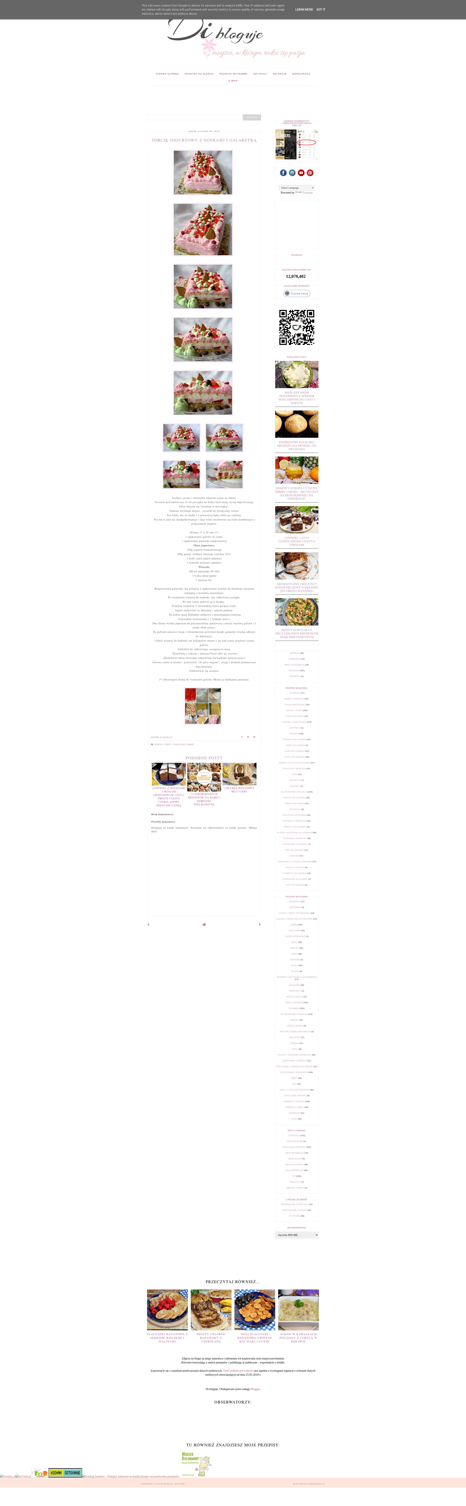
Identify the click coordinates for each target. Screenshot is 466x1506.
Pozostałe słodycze (294, 838)
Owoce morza (295, 1026)
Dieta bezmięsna (294, 1153)
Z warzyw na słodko (294, 873)
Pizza (295, 1049)
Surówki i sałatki (294, 1101)
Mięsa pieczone (294, 1003)
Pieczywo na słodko (294, 815)
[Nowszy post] (148, 924)
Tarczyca (295, 1182)
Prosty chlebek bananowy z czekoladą (211, 1337)
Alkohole (294, 693)
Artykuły (260, 74)
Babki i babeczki (294, 699)
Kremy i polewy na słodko (294, 763)
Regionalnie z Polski (295, 1210)
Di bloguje (167, 1484)
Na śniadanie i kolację (294, 792)
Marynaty (295, 991)
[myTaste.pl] (23, 1476)
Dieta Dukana (295, 1141)
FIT (294, 1176)
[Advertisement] (213, 94)
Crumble (295, 728)
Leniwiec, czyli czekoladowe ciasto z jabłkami (296, 541)
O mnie (233, 81)
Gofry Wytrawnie (295, 936)
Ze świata (294, 1216)
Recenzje (280, 74)
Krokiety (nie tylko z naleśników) (297, 977)
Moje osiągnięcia (294, 665)
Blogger (255, 1389)
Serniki (294, 856)
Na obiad (294, 1008)
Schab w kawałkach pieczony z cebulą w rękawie (298, 1337)
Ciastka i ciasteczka (294, 722)
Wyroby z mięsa (294, 1107)
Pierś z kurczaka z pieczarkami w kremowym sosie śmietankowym (296, 633)
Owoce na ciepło (294, 803)
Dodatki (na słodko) (294, 739)
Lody (294, 774)
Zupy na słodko (295, 885)
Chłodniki (295, 907)
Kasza (294, 965)
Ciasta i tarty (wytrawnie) (294, 913)
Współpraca (301, 74)
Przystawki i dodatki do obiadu (294, 1067)
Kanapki (295, 960)
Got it (321, 9)
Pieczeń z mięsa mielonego (295, 1032)
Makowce (295, 780)
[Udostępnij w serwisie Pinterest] (254, 737)
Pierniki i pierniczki (294, 821)
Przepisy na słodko (199, 74)
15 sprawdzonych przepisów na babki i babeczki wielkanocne (204, 799)
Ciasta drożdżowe (294, 705)
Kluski (295, 971)
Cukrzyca (294, 1135)
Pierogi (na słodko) (295, 827)
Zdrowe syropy (295, 1188)
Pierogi (294, 1043)
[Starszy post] (260, 924)
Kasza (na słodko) (294, 757)
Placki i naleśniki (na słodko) (294, 833)
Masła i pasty (295, 997)
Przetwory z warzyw (294, 1061)
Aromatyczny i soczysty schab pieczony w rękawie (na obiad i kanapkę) (296, 587)
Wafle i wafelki (295, 867)
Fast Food (294, 931)
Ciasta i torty (163, 744)
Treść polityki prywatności (238, 1370)
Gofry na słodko (295, 745)
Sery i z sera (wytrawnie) (294, 1090)
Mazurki (295, 786)
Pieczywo (294, 1037)
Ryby (294, 1078)
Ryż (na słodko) (295, 850)
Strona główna (167, 74)
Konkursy (294, 659)
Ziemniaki (294, 1113)
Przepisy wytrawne (234, 74)
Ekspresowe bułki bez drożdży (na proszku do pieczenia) (297, 446)
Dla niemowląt (294, 1170)
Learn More (304, 9)
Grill (294, 942)
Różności (295, 676)
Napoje (295, 1020)
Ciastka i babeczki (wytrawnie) (294, 919)
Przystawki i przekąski (294, 1072)
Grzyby (294, 948)
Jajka (294, 954)
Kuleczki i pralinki (294, 769)
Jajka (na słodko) (295, 751)
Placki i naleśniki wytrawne (294, 1055)
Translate (308, 192)
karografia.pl (317, 1484)
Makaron (294, 985)
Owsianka (295, 809)
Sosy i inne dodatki (295, 1096)
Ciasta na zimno (183, 744)
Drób (294, 925)
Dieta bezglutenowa (294, 1147)
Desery (294, 734)
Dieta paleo (295, 1159)
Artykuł (294, 653)
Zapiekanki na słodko (295, 879)
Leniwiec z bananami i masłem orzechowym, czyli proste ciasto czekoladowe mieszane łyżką (169, 796)
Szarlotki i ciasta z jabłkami (294, 862)
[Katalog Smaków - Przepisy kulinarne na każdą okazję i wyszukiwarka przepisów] (130, 1476)
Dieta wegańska (294, 1164)
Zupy (294, 1119)
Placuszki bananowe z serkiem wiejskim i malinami (167, 1337)
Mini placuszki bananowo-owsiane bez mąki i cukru (254, 1337)
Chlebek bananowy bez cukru (239, 789)
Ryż (295, 1084)
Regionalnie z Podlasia (294, 1204)
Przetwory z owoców (295, 844)
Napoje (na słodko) (294, 798)
